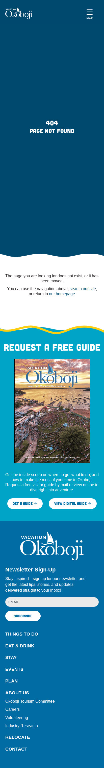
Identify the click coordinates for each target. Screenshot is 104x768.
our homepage (62, 293)
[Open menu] (90, 13)
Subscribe (23, 616)
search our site (83, 288)
